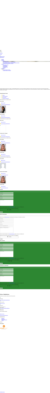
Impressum (3, 318)
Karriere (3, 64)
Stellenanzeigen (5, 65)
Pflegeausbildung (5, 66)
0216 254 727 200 (2, 303)
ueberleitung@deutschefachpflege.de (5, 104)
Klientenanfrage (2, 57)
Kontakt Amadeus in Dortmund (7, 70)
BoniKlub (4, 67)
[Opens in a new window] (4, 329)
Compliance (3, 68)
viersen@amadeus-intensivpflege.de (5, 123)
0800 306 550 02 (3, 141)
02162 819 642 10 (3, 154)
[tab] (3, 95)
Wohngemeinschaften (5, 61)
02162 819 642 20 (3, 173)
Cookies (3, 320)
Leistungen (3, 60)
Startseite (3, 59)
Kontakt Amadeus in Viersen (6, 69)
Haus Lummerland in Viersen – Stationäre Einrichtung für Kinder (11, 62)
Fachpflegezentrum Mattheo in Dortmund (8, 63)
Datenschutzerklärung (11, 258)
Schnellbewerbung (2, 56)
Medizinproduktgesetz (4, 319)
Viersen (1, 54)
